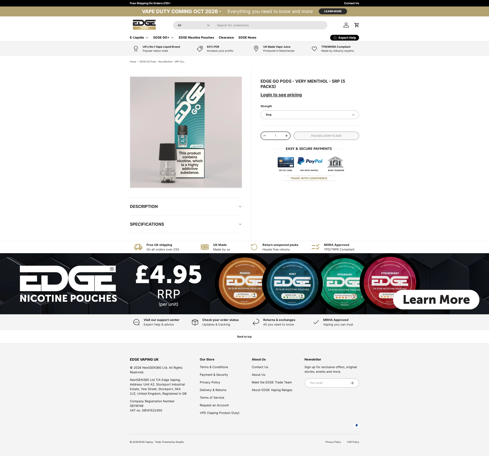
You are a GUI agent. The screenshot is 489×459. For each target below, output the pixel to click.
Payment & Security (214, 375)
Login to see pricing (281, 94)
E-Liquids (137, 37)
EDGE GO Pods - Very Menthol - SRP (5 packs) (163, 61)
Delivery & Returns (213, 390)
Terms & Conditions (214, 367)
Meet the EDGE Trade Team (272, 382)
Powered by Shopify (173, 441)
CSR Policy (353, 441)
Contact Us (351, 3)
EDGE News (247, 37)
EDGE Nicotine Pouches (196, 37)
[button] (357, 25)
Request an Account (214, 405)
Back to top (244, 336)
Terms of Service (212, 397)
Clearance (226, 37)
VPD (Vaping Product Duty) (220, 413)
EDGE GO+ (161, 37)
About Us (258, 375)
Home (133, 61)
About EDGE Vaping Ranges (272, 390)
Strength (266, 106)
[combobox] (250, 25)
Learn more (333, 11)
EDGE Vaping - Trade (150, 441)
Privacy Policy (210, 382)
